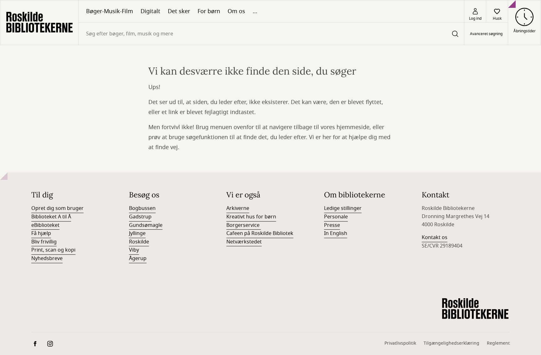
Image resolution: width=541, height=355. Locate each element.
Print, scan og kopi (53, 250)
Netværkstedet (244, 242)
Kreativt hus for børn (251, 217)
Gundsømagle (145, 225)
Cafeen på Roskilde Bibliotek (259, 233)
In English (335, 233)
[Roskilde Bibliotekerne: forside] (39, 22)
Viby (134, 250)
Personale (336, 217)
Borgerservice (243, 225)
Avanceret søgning (486, 34)
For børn (209, 11)
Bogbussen (142, 208)
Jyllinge (137, 233)
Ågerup (138, 258)
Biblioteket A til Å (51, 217)
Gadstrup (140, 217)
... (255, 11)
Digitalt (150, 11)
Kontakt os (434, 237)
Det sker (179, 11)
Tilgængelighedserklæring (451, 343)
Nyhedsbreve (47, 258)
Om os (236, 11)
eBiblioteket (45, 225)
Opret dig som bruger (57, 208)
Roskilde (139, 242)
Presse (332, 225)
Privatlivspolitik (400, 343)
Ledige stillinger (343, 208)
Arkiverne (237, 208)
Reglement (498, 343)
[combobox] (271, 34)
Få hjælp (41, 233)
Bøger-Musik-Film (109, 11)
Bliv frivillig (44, 242)
